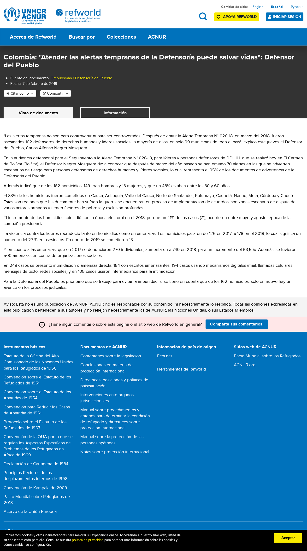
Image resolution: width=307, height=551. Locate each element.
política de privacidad (87, 540)
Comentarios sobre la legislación (110, 356)
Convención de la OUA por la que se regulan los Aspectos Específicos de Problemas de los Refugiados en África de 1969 (38, 446)
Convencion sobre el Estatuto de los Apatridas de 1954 (37, 395)
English (258, 6)
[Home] (52, 16)
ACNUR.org (244, 365)
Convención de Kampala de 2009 (35, 488)
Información (115, 113)
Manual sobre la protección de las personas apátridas (111, 440)
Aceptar (288, 538)
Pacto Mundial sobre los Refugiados (267, 356)
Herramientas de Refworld (181, 369)
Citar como (20, 93)
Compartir (55, 93)
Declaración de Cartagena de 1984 (36, 464)
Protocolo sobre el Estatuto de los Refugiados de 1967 (35, 425)
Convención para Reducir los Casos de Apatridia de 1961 (37, 410)
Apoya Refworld (240, 16)
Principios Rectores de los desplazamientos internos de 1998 (35, 475)
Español (277, 6)
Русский (297, 6)
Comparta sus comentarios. (237, 324)
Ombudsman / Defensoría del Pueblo (81, 78)
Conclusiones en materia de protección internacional (106, 368)
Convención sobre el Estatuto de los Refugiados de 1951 (37, 380)
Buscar (203, 16)
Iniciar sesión (287, 16)
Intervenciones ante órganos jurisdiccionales (107, 398)
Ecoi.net (164, 356)
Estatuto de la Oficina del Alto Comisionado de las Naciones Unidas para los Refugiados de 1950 (38, 362)
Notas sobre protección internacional (114, 452)
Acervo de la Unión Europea (30, 511)
